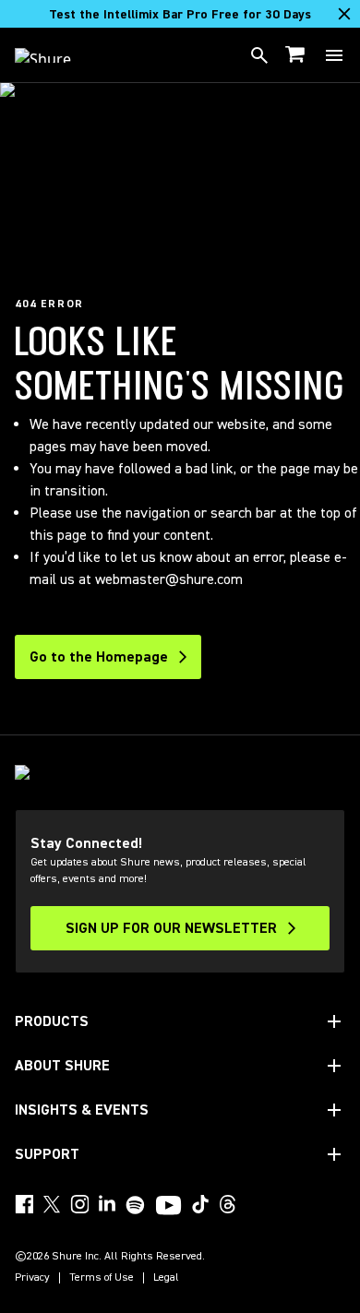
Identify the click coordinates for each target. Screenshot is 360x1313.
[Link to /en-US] (55, 55)
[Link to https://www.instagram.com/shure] (79, 1204)
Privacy (32, 1277)
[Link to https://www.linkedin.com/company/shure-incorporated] (107, 1204)
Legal (166, 1277)
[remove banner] (344, 14)
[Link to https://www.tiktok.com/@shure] (200, 1204)
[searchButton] (259, 55)
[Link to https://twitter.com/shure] (51, 1204)
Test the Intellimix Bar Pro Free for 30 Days (180, 14)
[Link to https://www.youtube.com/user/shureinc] (168, 1207)
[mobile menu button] (334, 55)
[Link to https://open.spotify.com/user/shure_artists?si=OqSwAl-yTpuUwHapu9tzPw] (136, 1205)
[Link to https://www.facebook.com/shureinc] (24, 1204)
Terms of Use (101, 1277)
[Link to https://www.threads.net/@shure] (228, 1204)
